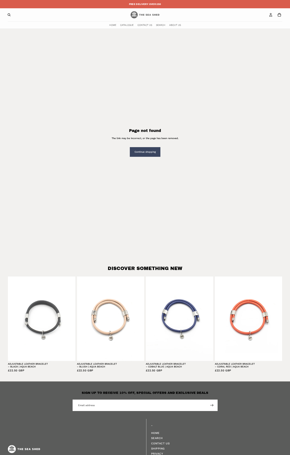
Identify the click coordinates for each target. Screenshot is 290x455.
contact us (160, 443)
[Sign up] (212, 405)
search (157, 438)
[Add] (69, 354)
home (155, 432)
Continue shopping (145, 151)
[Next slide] (69, 318)
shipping (158, 448)
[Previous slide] (14, 318)
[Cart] (279, 14)
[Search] (9, 14)
